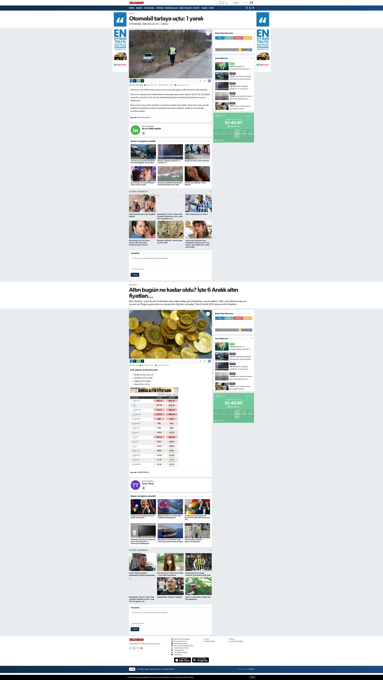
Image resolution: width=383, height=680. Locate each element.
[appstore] (183, 660)
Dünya (232, 103)
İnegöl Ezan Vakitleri (236, 641)
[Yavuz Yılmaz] (135, 485)
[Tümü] (251, 58)
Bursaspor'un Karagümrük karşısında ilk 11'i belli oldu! (240, 68)
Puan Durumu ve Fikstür (181, 648)
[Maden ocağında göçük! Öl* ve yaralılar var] (170, 152)
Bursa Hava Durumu (180, 641)
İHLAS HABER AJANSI (137, 85)
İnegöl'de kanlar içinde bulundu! (197, 161)
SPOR (211, 8)
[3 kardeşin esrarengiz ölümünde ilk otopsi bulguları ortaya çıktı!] (143, 152)
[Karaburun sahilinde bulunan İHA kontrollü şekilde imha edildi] (170, 174)
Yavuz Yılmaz (135, 365)
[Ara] (247, 8)
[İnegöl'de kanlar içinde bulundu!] (197, 152)
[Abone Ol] (209, 81)
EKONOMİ (133, 285)
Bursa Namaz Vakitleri (181, 643)
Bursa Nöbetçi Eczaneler (182, 639)
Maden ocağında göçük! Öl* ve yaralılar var (239, 87)
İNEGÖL (139, 8)
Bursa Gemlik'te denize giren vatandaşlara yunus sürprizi (241, 97)
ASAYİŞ (131, 13)
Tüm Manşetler (179, 650)
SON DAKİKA (149, 8)
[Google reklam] (120, 42)
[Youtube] (141, 648)
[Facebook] (130, 648)
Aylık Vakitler (220, 140)
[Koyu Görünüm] (249, 8)
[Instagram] (137, 648)
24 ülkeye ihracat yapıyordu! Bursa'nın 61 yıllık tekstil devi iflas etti (197, 517)
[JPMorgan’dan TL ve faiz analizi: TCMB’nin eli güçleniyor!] (170, 507)
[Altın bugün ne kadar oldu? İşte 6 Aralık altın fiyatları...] (170, 334)
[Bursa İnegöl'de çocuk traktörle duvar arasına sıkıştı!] (143, 174)
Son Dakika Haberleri (181, 652)
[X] (134, 648)
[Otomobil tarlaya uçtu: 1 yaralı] (170, 54)
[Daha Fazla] (142, 80)
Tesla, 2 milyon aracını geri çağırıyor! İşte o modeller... (240, 107)
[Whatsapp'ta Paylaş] (138, 80)
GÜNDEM (160, 8)
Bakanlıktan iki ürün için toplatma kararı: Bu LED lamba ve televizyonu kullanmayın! (143, 541)
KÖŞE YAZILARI (185, 8)
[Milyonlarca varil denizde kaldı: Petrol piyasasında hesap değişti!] (170, 531)
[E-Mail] (143, 133)
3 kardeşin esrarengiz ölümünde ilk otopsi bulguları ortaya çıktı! (240, 77)
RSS (133, 669)
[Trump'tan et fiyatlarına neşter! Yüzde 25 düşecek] (143, 507)
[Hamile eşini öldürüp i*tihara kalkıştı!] (197, 174)
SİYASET (196, 8)
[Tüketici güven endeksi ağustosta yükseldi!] (197, 531)
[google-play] (200, 660)
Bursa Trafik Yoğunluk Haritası (183, 645)
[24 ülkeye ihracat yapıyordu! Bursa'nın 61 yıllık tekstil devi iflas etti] (197, 507)
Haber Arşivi (178, 654)
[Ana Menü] (252, 8)
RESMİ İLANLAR (171, 8)
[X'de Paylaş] (134, 80)
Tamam (252, 677)
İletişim (232, 639)
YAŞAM (204, 8)
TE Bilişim (251, 669)
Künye (207, 639)
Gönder (135, 275)
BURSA (131, 8)
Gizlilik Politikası (210, 641)
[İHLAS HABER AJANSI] (135, 130)
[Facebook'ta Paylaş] (131, 80)
